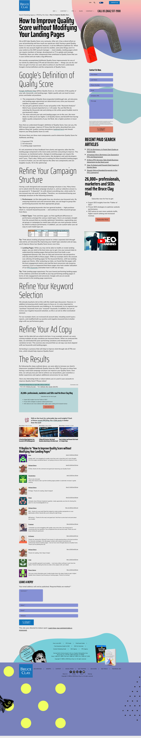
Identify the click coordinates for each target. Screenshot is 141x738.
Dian (29, 455)
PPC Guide (68, 643)
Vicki (29, 560)
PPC (73, 11)
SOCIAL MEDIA (69, 669)
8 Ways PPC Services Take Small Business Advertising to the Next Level (48, 440)
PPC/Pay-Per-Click (31, 387)
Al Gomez (31, 536)
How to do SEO (57, 643)
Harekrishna (31, 476)
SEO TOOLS (104, 669)
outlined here (59, 129)
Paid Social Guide (80, 643)
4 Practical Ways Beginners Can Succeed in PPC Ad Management (27, 440)
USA (90, 2)
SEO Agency (74, 649)
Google (50, 387)
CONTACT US (114, 2)
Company (89, 11)
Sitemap (90, 674)
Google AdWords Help (27, 91)
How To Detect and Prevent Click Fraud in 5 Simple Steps (68, 440)
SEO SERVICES (38, 669)
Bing (47, 387)
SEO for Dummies (78, 646)
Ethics (81, 674)
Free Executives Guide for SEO (62, 646)
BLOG (81, 11)
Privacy (74, 674)
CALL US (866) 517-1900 (109, 11)
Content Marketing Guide (59, 649)
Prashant (31, 524)
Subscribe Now (48, 407)
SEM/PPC (48, 669)
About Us (65, 674)
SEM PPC (55, 387)
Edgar (30, 498)
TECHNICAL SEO (116, 669)
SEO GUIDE (94, 669)
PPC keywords (32, 268)
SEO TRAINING (82, 669)
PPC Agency (85, 649)
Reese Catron (32, 570)
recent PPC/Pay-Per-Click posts (50, 420)
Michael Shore (32, 465)
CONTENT (63, 11)
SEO (54, 11)
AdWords (42, 387)
